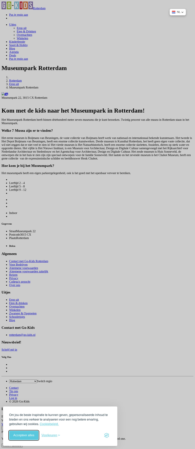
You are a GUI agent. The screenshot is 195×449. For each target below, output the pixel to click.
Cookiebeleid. (49, 424)
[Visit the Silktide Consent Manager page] (106, 435)
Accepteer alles (23, 435)
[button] (178, 12)
